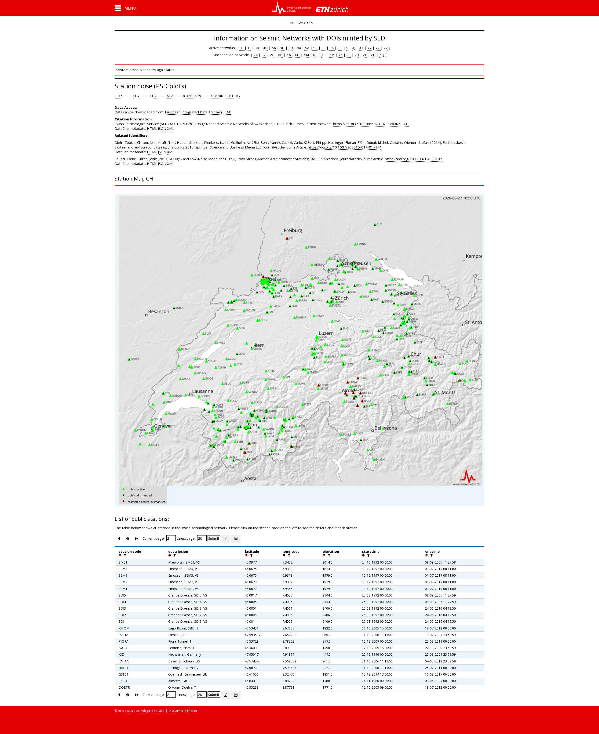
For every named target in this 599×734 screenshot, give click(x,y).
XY (361, 47)
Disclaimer (176, 711)
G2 (340, 47)
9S (323, 47)
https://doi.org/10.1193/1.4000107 (413, 158)
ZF (365, 54)
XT (315, 54)
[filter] (124, 555)
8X (299, 47)
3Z (264, 54)
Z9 (357, 54)
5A (274, 47)
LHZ (136, 95)
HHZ (118, 95)
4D (265, 47)
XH (297, 54)
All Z (169, 95)
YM (331, 54)
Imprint (192, 711)
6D (280, 54)
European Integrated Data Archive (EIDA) (198, 112)
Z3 (349, 54)
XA (289, 54)
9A (306, 47)
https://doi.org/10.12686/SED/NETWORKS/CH (371, 123)
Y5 (340, 54)
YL (323, 54)
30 (257, 47)
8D (282, 47)
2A (255, 54)
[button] (125, 8)
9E (315, 47)
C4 (332, 47)
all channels (192, 95)
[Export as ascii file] (236, 539)
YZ (378, 47)
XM (306, 54)
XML (170, 128)
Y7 (369, 47)
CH (242, 47)
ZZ (386, 47)
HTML (152, 128)
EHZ (153, 95)
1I (249, 47)
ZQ (381, 54)
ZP (373, 54)
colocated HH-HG (225, 95)
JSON (162, 128)
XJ (353, 47)
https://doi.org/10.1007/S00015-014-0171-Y (344, 147)
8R (291, 47)
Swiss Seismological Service (144, 711)
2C (272, 54)
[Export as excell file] (225, 539)
